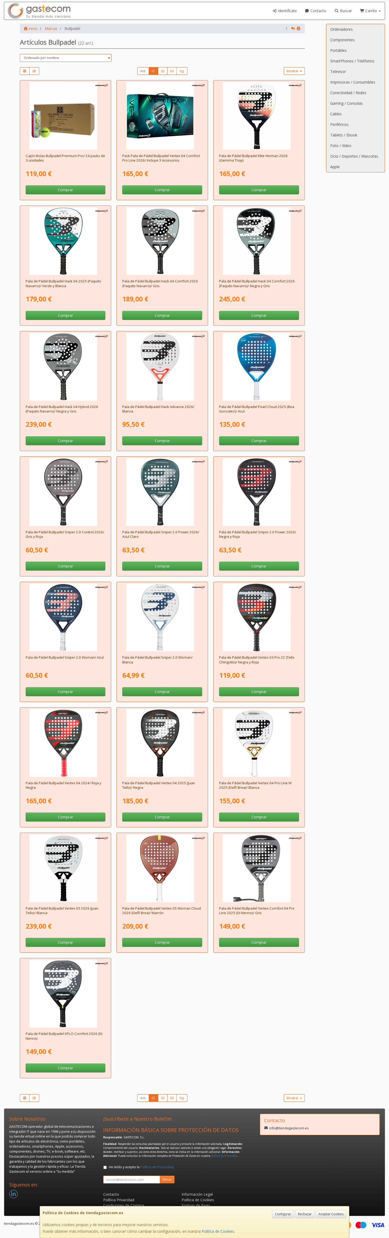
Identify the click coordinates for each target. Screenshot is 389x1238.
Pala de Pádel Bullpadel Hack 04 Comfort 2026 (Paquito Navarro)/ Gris (160, 283)
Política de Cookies (218, 1231)
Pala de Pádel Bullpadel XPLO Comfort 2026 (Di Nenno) (64, 1035)
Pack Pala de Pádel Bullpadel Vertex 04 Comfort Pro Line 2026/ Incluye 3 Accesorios (161, 158)
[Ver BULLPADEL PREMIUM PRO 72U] (65, 116)
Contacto (317, 10)
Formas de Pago (196, 1205)
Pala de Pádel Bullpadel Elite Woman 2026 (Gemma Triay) (253, 158)
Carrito (371, 10)
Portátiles (338, 50)
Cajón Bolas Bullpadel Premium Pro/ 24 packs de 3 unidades (65, 158)
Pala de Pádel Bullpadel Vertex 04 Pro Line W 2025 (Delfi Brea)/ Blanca (255, 785)
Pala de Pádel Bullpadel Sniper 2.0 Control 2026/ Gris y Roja (65, 534)
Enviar (167, 1179)
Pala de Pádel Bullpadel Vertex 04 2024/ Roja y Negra (63, 785)
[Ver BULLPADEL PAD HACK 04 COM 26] (162, 241)
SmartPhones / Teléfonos (352, 60)
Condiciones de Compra (123, 1205)
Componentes (342, 39)
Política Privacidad (118, 1199)
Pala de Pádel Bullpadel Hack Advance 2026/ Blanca (158, 409)
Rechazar (305, 1214)
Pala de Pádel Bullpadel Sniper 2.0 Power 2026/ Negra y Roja (257, 534)
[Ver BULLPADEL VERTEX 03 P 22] (259, 617)
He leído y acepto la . (141, 1167)
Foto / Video (340, 145)
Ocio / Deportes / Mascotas (354, 156)
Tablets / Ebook (343, 134)
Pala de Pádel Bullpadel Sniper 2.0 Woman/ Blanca (157, 659)
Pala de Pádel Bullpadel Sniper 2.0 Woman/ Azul (65, 657)
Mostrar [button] (293, 71)
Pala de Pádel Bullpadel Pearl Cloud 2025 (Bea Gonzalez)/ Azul (256, 409)
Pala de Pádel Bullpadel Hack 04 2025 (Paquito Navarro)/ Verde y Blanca (63, 283)
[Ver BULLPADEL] (162, 116)
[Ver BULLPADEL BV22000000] (65, 743)
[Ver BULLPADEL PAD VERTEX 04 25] (162, 743)
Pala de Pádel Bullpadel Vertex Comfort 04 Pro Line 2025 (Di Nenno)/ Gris (257, 910)
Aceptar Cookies (331, 1214)
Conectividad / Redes (348, 92)
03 (172, 71)
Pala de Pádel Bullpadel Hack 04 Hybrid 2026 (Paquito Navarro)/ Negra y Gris (62, 409)
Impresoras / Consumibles (352, 82)
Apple (335, 166)
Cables (336, 113)
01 (153, 71)
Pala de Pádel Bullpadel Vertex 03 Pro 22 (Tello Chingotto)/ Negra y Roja (257, 659)
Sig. (181, 71)
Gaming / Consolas (346, 103)
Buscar (345, 10)
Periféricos (339, 124)
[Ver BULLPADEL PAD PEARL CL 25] (259, 367)
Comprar (65, 189)
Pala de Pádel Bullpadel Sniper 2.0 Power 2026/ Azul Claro (160, 534)
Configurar (283, 1214)
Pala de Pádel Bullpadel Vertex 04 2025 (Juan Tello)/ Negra (158, 785)
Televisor (338, 71)
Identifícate (287, 10)
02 (163, 71)
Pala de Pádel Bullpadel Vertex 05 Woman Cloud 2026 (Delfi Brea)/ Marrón (161, 910)
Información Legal (197, 1194)
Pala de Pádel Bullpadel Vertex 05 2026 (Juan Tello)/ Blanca (62, 910)
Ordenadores (341, 29)
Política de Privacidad (224, 1156)
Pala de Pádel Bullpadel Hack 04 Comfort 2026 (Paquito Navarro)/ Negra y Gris (257, 283)
